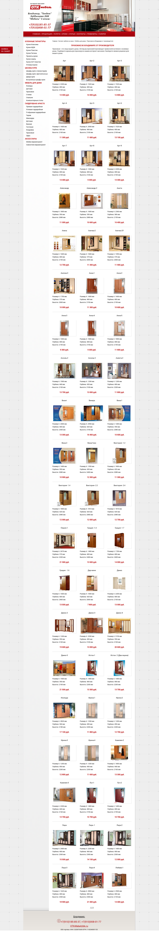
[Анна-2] (119, 293)
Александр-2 (92, 188)
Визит (64, 400)
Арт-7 (64, 145)
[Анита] (119, 208)
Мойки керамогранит (34, 142)
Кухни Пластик (31, 50)
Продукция (47, 34)
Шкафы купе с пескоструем (36, 71)
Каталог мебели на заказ (66, 41)
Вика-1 (119, 400)
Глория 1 (64, 528)
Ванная (29, 124)
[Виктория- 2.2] (91, 505)
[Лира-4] (92, 888)
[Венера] (92, 420)
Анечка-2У (119, 230)
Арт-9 (119, 145)
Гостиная (29, 127)
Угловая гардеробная (34, 109)
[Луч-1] (92, 803)
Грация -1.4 (91, 528)
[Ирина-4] (92, 760)
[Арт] (64, 81)
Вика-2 (64, 443)
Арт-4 (64, 103)
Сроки (64, 34)
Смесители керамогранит (36, 145)
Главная (36, 34)
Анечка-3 (64, 273)
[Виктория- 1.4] (64, 505)
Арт (64, 60)
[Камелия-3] (64, 803)
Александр (64, 188)
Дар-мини (92, 570)
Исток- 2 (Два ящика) (119, 655)
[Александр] (64, 208)
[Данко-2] (64, 633)
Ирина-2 (119, 698)
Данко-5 (64, 655)
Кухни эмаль (31, 59)
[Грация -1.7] (119, 548)
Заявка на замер (5, 50)
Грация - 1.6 (64, 570)
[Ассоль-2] (64, 378)
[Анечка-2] (91, 251)
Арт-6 (119, 103)
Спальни (29, 97)
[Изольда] (64, 718)
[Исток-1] (92, 675)
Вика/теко (92, 443)
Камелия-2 (119, 740)
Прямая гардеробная (34, 106)
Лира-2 (119, 825)
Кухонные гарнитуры (35, 41)
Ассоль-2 (64, 358)
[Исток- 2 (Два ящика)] (119, 675)
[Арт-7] (64, 166)
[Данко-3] (92, 633)
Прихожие (30, 92)
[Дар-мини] (92, 590)
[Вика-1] (119, 420)
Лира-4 (92, 867)
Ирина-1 (91, 698)
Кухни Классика (32, 44)
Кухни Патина (31, 53)
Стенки (29, 94)
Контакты (81, 34)
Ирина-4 (91, 740)
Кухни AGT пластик (33, 62)
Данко (119, 570)
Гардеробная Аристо (35, 103)
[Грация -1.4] (91, 548)
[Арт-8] (91, 166)
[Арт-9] (119, 166)
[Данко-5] (64, 675)
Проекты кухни (32, 56)
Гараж (28, 115)
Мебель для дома (33, 83)
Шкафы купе (31, 68)
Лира (64, 825)
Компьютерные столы (34, 100)
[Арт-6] (119, 123)
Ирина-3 (64, 740)
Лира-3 (64, 867)
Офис (28, 136)
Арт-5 (92, 103)
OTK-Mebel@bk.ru (79, 925)
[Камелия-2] (119, 760)
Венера (92, 400)
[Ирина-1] (92, 718)
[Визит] (64, 420)
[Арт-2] (91, 81)
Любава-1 (119, 867)
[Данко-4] (119, 633)
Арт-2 (92, 60)
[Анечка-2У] (119, 251)
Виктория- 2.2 (92, 485)
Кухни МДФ (30, 47)
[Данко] (119, 590)
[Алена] (64, 251)
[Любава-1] (119, 888)
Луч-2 (119, 782)
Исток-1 (92, 655)
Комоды (29, 86)
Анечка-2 (92, 230)
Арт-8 (92, 145)
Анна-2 (119, 273)
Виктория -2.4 (119, 485)
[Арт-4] (64, 123)
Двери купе (30, 77)
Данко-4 (119, 613)
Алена (64, 230)
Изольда (64, 698)
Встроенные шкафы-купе (35, 80)
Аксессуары (31, 139)
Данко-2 (64, 613)
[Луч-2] (119, 803)
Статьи (72, 34)
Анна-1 (92, 273)
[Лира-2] (119, 845)
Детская (29, 121)
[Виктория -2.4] (119, 505)
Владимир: (79, 916)
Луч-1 (92, 782)
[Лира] (64, 845)
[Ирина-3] (64, 760)
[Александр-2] (92, 208)
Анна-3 (64, 315)
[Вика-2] (64, 463)
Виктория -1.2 (119, 443)
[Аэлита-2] (119, 378)
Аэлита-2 (119, 358)
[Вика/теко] (92, 463)
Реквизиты (92, 34)
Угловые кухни (31, 65)
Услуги (57, 34)
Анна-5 (119, 315)
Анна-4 (92, 315)
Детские (29, 89)
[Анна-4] (91, 336)
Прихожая (30, 133)
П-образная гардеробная (36, 112)
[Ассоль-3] (91, 378)
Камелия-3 (64, 782)
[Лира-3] (64, 888)
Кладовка (30, 130)
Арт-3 (119, 60)
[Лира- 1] (92, 845)
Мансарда (30, 118)
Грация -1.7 (119, 528)
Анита (119, 188)
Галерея (102, 34)
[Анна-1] (92, 293)
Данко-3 (92, 613)
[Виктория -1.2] (119, 463)
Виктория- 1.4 (64, 485)
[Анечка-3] (64, 293)
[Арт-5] (91, 123)
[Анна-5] (119, 336)
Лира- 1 (92, 825)
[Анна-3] (64, 336)
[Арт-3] (119, 81)
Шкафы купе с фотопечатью (37, 74)
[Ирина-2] (119, 718)
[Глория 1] (64, 548)
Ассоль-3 (92, 358)
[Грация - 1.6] (64, 590)
